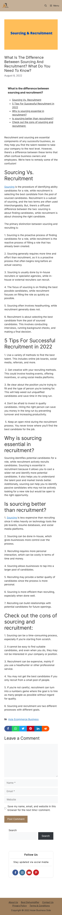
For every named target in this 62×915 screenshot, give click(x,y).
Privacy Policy (19, 905)
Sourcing (9, 186)
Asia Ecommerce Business (23, 719)
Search (13, 830)
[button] (45, 5)
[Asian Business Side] (5, 5)
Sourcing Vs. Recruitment (26, 99)
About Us (13, 902)
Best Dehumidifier (30, 902)
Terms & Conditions (40, 905)
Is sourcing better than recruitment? (32, 118)
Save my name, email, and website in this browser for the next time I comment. (31, 808)
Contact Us (47, 902)
